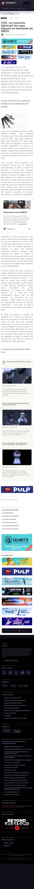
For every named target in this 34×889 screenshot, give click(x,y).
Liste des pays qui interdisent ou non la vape (18, 749)
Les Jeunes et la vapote (11, 708)
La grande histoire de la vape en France (16, 782)
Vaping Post (10, 12)
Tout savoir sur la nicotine (12, 762)
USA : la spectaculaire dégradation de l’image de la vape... (16, 404)
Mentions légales (18, 854)
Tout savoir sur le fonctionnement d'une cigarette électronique (16, 752)
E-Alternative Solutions (18, 131)
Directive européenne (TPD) (12, 698)
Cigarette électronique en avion (13, 746)
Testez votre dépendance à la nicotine (16, 780)
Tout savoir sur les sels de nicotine (14, 765)
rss (28, 672)
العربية (24, 8)
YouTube (22, 672)
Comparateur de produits (12, 794)
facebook (4, 672)
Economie (16, 12)
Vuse (21, 134)
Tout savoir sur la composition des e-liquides (17, 760)
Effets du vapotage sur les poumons (15, 705)
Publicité (21, 855)
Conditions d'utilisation (7, 854)
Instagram (10, 672)
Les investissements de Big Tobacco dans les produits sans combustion (18, 788)
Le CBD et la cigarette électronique (15, 700)
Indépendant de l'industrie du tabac (7, 731)
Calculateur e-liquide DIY (11, 792)
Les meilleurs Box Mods (9, 519)
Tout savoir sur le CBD (11, 767)
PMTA (11, 18)
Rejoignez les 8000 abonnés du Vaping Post (13, 805)
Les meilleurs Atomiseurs (9, 522)
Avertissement (28, 854)
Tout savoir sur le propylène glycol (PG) (16, 775)
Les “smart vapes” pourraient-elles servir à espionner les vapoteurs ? (14, 443)
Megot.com (7, 845)
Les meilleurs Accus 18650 (10, 529)
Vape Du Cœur (17, 731)
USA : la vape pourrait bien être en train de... (16, 362)
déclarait (11, 273)
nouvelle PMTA (13, 163)
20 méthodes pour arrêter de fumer (15, 777)
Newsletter (5, 8)
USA (17, 18)
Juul (7, 131)
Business (3, 18)
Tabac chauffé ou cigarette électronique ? (17, 710)
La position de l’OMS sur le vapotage (15, 718)
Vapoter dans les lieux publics (13, 703)
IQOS (11, 138)
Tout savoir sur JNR (10, 770)
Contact (12, 8)
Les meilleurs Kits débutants (10, 516)
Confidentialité (14, 855)
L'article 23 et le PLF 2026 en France (15, 785)
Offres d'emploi (8, 843)
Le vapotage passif (10, 713)
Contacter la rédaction (11, 660)
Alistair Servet (9, 34)
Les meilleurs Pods (7, 513)
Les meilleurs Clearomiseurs (10, 525)
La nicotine (7, 715)
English (19, 8)
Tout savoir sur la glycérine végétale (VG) (16, 772)
